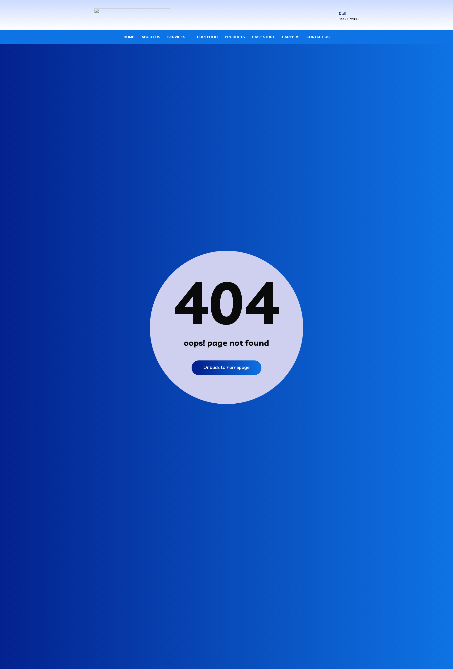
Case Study (263, 37)
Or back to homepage (226, 367)
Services (176, 37)
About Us (151, 37)
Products (235, 37)
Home (129, 37)
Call (342, 14)
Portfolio (207, 37)
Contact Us (318, 37)
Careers (290, 37)
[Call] (342, 5)
